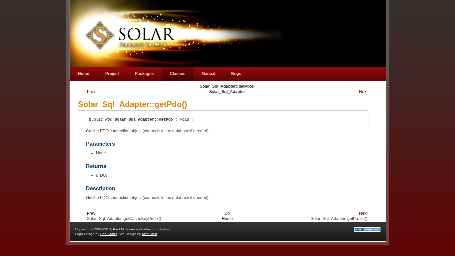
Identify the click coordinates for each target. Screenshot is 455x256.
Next (363, 91)
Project (112, 73)
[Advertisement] (340, 15)
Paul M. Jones (124, 229)
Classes (178, 73)
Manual (208, 73)
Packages (144, 73)
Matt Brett (149, 234)
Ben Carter (108, 234)
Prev (91, 91)
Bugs (236, 73)
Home (227, 218)
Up (227, 213)
